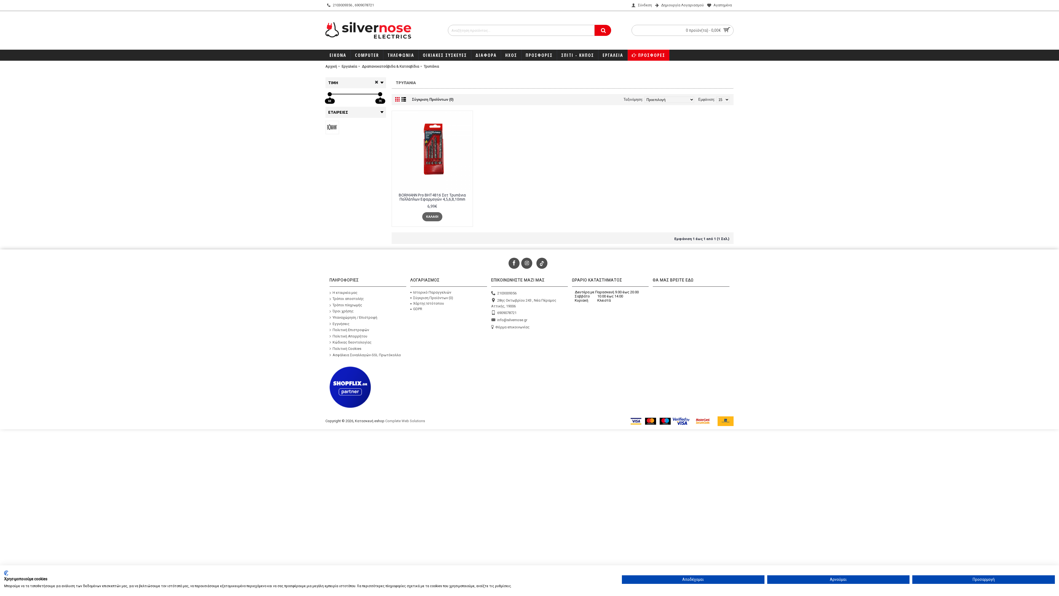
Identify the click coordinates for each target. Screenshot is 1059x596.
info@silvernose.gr (512, 320)
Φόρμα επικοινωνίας (512, 327)
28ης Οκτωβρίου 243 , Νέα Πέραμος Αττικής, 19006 (523, 303)
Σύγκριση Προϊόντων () (433, 298)
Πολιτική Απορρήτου (350, 336)
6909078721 (507, 312)
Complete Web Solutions (405, 421)
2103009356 (507, 293)
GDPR (417, 309)
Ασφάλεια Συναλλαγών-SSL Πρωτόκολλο (367, 355)
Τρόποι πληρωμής (347, 305)
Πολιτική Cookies (347, 349)
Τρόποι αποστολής (348, 299)
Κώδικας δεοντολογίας (352, 342)
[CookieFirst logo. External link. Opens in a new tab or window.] (6, 573)
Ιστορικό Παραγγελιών (432, 292)
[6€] (330, 94)
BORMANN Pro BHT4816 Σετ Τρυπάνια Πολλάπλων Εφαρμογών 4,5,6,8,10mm (432, 197)
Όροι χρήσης (343, 311)
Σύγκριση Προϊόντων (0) (432, 99)
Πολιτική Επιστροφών (351, 330)
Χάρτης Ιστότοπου (428, 303)
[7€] (380, 94)
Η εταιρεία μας (345, 292)
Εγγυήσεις (341, 323)
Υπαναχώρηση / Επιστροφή (355, 317)
